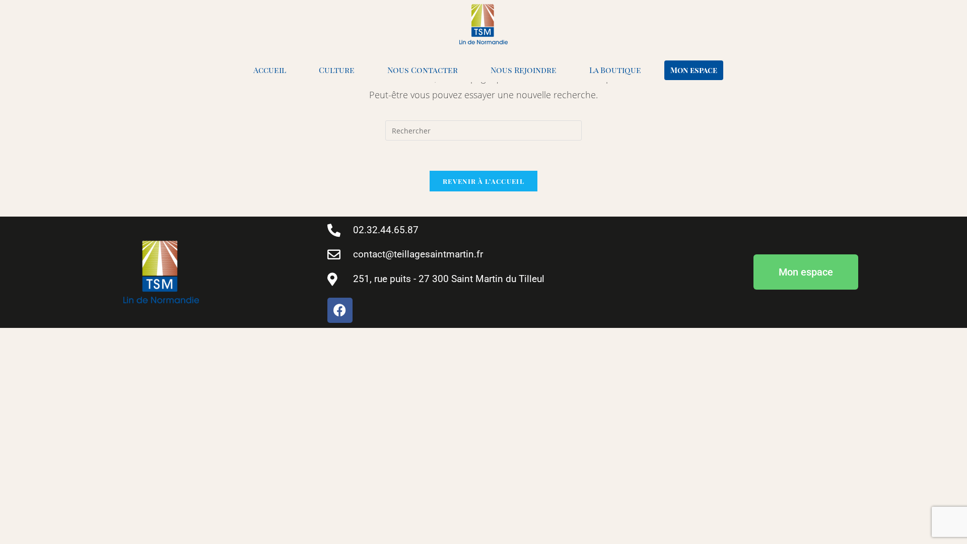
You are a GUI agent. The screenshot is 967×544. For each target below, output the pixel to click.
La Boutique (615, 69)
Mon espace (693, 70)
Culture (337, 69)
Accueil (269, 69)
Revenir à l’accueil (483, 181)
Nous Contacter (422, 69)
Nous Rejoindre (524, 69)
